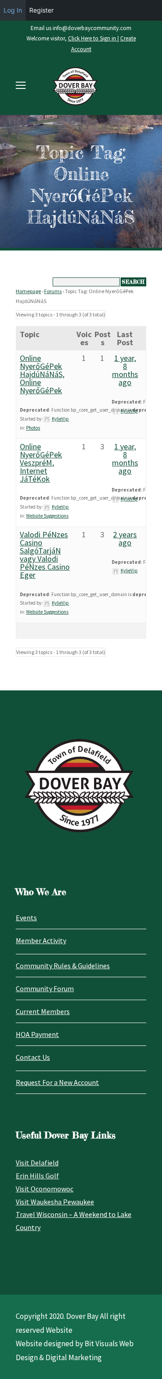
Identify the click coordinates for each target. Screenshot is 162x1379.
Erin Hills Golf (37, 1175)
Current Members (43, 1011)
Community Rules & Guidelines (63, 965)
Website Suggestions (47, 516)
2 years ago (125, 538)
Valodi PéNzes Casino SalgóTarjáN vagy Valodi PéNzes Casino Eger (45, 554)
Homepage (28, 291)
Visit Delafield (37, 1162)
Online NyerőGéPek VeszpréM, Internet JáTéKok (41, 462)
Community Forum (45, 988)
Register (41, 10)
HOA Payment (37, 1034)
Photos (33, 428)
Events (26, 917)
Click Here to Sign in (92, 38)
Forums (53, 291)
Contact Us (33, 1057)
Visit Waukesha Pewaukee (55, 1201)
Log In (13, 10)
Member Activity (41, 940)
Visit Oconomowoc (44, 1188)
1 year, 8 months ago (125, 370)
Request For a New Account (57, 1082)
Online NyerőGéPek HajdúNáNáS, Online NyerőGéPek (42, 374)
